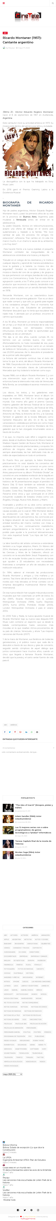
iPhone (16, 982)
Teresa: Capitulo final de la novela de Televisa (33, 842)
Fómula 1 (37, 965)
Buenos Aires (29, 217)
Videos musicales (11, 1066)
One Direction (35, 1019)
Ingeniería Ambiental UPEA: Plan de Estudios (24, 1160)
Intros (7, 982)
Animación (45, 935)
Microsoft (8, 994)
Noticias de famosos (33, 1011)
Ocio (24, 1019)
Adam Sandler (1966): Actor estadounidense (28, 817)
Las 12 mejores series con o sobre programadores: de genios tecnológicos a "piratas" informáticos (33, 830)
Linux (6, 990)
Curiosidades (9, 952)
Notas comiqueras (30, 1003)
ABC (5, 725)
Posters (37, 1032)
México (39, 990)
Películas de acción (38, 1024)
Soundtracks (10, 1053)
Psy (30, 1036)
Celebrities (45, 944)
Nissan (38, 998)
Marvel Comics (27, 990)
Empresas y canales (39, 956)
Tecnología (24, 1053)
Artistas (28, 939)
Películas (8, 1024)
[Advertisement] (28, 81)
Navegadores (26, 998)
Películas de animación (13, 1028)
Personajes (31, 1028)
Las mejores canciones (41, 982)
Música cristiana (11, 998)
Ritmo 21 (8, 112)
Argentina (7, 118)
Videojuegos (31, 1062)
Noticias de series (11, 1019)
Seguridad (22, 1045)
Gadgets (40, 969)
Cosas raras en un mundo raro (17, 1167)
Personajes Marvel (12, 1032)
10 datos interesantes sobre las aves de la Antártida (27, 1170)
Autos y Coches (41, 939)
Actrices (24, 935)
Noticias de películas (32, 1015)
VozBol (6, 1190)
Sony (44, 1049)
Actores (14, 935)
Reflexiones (25, 1040)
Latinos (7, 986)
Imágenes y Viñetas (11, 977)
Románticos (9, 1045)
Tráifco (19, 1057)
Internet (39, 977)
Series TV (42, 1045)
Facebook (42, 960)
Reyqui (12, 48)
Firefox (19, 965)
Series (32, 1045)
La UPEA (7, 1157)
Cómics (7, 948)
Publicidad (39, 1036)
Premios (47, 1032)
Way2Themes (30, 1217)
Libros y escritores (29, 986)
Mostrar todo (9, 1200)
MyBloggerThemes (28, 1219)
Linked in (45, 986)
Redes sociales (10, 1040)
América (13, 725)
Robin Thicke (38, 1040)
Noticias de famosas (12, 1011)
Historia (29, 973)
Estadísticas (19, 960)
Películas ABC (21, 1024)
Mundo (34, 994)
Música (43, 994)
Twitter (40, 1057)
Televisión (8, 1057)
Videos (42, 1062)
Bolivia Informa (10, 1145)
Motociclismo (22, 994)
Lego (16, 986)
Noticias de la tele (12, 1015)
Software (34, 1049)
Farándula (8, 965)
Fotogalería (9, 969)
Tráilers (29, 1057)
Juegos (25, 982)
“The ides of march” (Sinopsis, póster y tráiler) (34, 806)
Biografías (19, 944)
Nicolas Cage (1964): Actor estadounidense (27, 853)
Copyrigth (37, 948)
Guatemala (18, 973)
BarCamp (7, 944)
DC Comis (22, 952)
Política (26, 1032)
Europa (31, 960)
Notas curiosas (10, 1007)
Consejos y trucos (21, 948)
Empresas (24, 956)
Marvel (15, 990)
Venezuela (21, 220)
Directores (34, 952)
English (7, 960)
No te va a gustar (11, 1003)
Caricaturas (32, 944)
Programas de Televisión (14, 1036)
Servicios (8, 1049)
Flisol (28, 965)
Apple (6, 939)
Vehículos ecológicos (13, 1062)
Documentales (10, 956)
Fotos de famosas (25, 969)
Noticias (24, 1007)
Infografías (28, 977)
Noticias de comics (39, 1007)
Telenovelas (37, 1053)
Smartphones (21, 1049)
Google (7, 973)
